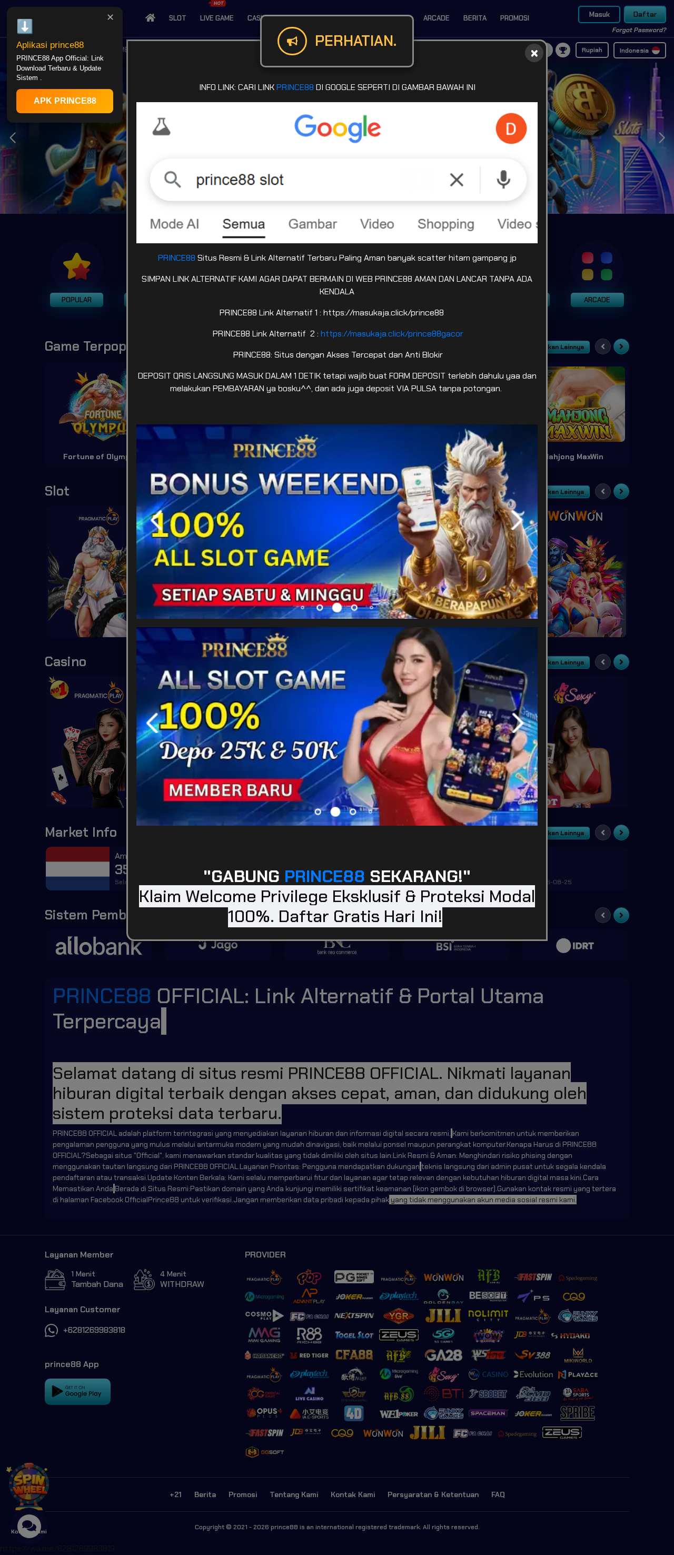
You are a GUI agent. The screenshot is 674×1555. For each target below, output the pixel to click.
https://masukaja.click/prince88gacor (392, 333)
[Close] (534, 53)
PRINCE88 (295, 87)
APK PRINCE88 (65, 100)
